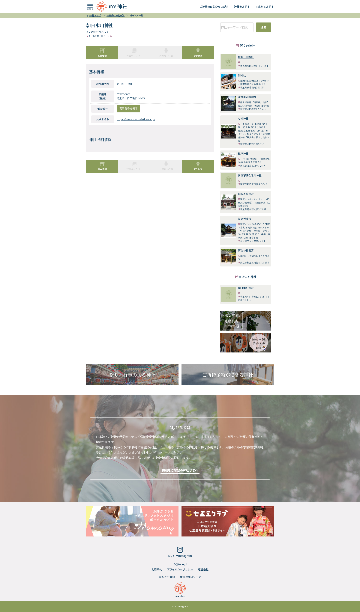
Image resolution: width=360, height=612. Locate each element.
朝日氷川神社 (246, 288)
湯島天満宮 (244, 219)
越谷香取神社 (246, 194)
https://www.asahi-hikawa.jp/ (136, 119)
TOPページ (180, 564)
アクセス (198, 55)
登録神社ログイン (190, 577)
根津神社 (243, 153)
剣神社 (242, 75)
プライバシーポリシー (180, 569)
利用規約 (157, 569)
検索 (263, 27)
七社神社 (243, 118)
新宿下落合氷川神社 (250, 175)
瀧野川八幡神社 (247, 97)
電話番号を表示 (128, 108)
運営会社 (203, 569)
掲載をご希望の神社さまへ (180, 470)
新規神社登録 (167, 577)
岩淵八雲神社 (246, 57)
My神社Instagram (180, 555)
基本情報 (102, 55)
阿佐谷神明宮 (246, 250)
